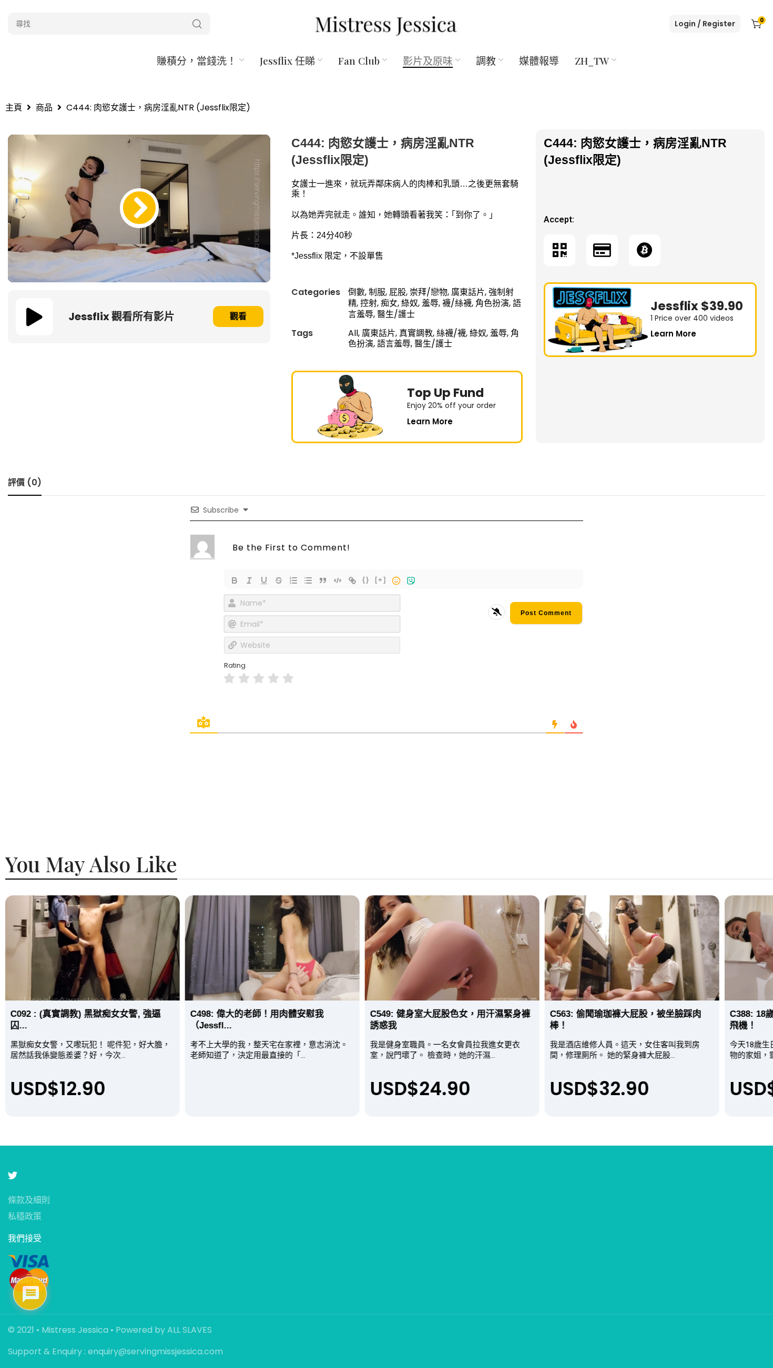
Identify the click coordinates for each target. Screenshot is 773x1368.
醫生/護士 (396, 314)
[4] (273, 678)
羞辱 (430, 303)
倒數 (356, 292)
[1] (229, 678)
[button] (139, 208)
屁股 (397, 292)
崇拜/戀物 (428, 292)
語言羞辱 (394, 344)
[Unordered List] (308, 580)
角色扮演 (492, 303)
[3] (258, 678)
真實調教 (416, 333)
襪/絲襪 (457, 303)
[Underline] (264, 580)
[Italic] (249, 580)
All (353, 333)
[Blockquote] (323, 580)
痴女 (389, 303)
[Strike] (278, 580)
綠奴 (409, 303)
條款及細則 (29, 1200)
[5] (288, 678)
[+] (381, 580)
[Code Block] (337, 580)
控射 (368, 303)
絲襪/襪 (451, 333)
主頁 (13, 108)
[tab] (24, 482)
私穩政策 (25, 1216)
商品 (44, 108)
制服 (377, 292)
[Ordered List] (293, 580)
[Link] (352, 580)
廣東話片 (468, 292)
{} (366, 580)
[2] (244, 678)
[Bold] (234, 580)
